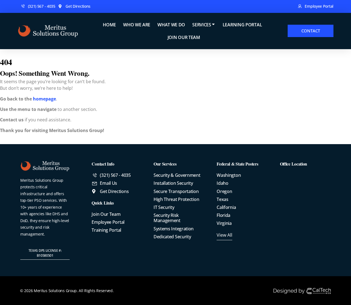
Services (201, 25)
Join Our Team (184, 37)
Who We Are (136, 25)
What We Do (171, 25)
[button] (45, 253)
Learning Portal (242, 25)
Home (109, 25)
